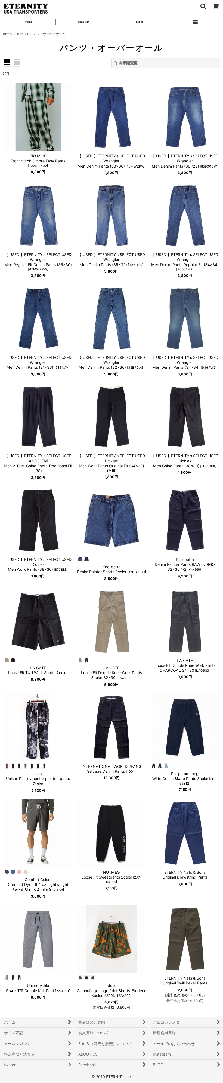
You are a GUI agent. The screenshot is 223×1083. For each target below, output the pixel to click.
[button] (203, 6)
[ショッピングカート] (215, 6)
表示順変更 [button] (128, 63)
